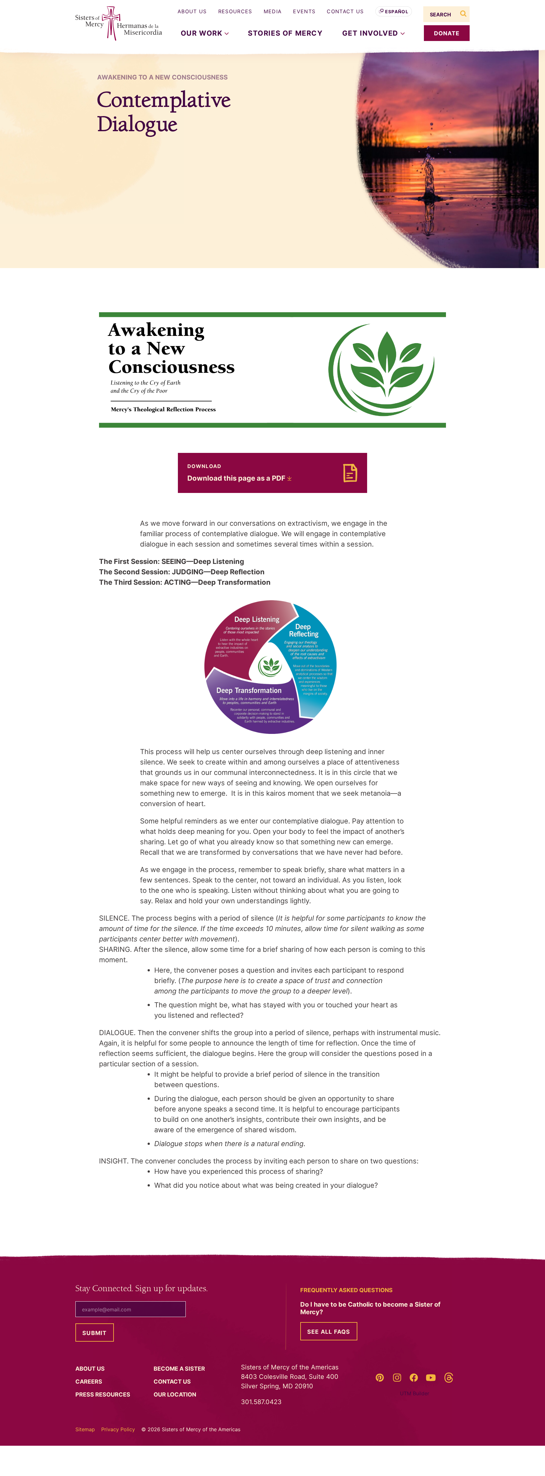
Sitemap (85, 1429)
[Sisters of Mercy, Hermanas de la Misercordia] (114, 23)
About (90, 1368)
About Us (192, 11)
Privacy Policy (118, 1429)
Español (396, 11)
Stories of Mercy (285, 33)
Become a (180, 1368)
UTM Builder (414, 1393)
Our (175, 1394)
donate (447, 33)
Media (273, 11)
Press (103, 1394)
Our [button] (203, 33)
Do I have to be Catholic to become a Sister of (370, 1308)
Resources (235, 11)
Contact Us (345, 11)
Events (304, 11)
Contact (173, 1381)
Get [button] (371, 33)
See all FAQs (328, 1331)
